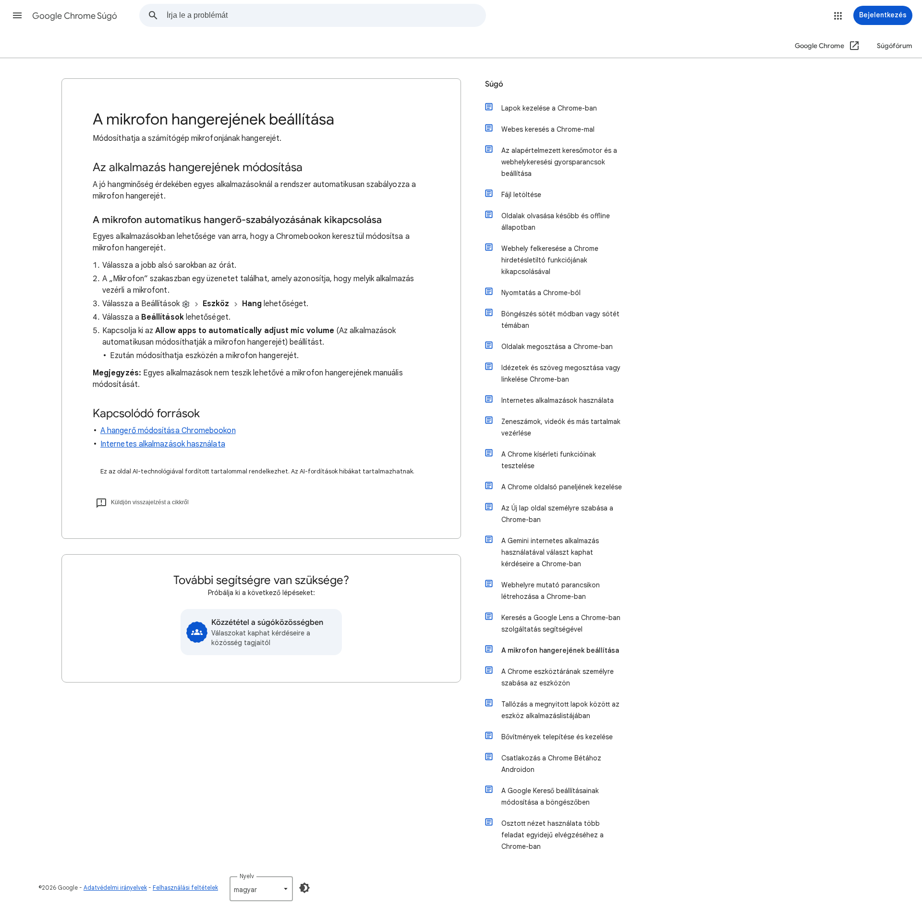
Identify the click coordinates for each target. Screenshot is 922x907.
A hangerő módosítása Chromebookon (168, 430)
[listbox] (261, 888)
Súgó (494, 84)
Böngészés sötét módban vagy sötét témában (560, 320)
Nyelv (247, 876)
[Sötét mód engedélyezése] (304, 887)
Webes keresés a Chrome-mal (547, 129)
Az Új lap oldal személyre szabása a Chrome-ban (557, 514)
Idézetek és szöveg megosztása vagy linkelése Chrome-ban (560, 373)
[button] (17, 15)
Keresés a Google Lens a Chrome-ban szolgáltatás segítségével (560, 623)
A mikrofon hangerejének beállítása (560, 650)
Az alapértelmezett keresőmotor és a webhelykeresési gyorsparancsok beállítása (559, 162)
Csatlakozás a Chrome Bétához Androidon (551, 764)
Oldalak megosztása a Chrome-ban (557, 346)
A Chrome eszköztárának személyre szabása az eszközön (557, 677)
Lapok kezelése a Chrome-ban (549, 108)
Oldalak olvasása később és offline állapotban (555, 221)
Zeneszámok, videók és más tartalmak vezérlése (560, 427)
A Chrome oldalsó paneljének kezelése (561, 487)
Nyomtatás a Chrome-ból (541, 292)
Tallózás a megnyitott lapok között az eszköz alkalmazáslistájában (560, 710)
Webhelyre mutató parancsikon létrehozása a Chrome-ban (550, 591)
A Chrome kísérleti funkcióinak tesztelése (548, 460)
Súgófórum (894, 46)
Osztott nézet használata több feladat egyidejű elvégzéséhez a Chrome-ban (552, 835)
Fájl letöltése (521, 194)
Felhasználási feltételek (185, 887)
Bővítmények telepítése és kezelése (557, 737)
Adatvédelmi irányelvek (115, 887)
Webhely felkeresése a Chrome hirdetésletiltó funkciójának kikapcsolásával (549, 260)
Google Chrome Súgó (74, 16)
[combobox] (326, 15)
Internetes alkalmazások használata (162, 444)
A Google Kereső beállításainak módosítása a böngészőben (550, 796)
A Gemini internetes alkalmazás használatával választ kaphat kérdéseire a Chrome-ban (550, 552)
